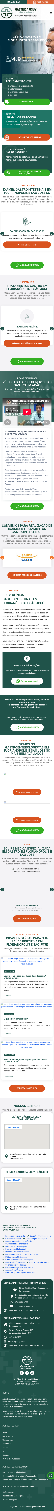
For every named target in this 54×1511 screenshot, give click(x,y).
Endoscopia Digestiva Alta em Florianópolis (19, 1476)
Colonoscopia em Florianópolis (14, 1472)
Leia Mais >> (8, 996)
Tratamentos (8, 1440)
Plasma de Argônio (27, 326)
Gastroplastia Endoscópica (13, 1496)
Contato (6, 1455)
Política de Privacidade (11, 1459)
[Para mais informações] (27, 658)
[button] (51, 12)
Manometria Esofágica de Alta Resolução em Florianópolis (25, 1480)
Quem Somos (8, 1436)
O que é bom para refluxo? (16, 1019)
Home (5, 1433)
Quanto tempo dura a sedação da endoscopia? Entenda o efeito (25, 977)
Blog (4, 1451)
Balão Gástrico (8, 1492)
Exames (6, 1444)
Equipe (5, 1448)
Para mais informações (27, 665)
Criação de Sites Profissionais (20, 1507)
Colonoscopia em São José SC (27, 231)
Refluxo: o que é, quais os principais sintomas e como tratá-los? (25, 1060)
